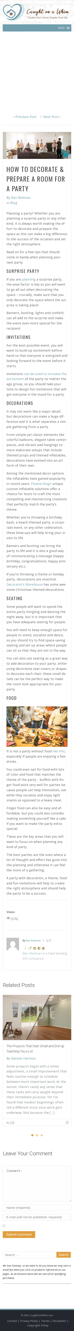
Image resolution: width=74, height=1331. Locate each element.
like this (59, 751)
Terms (45, 1321)
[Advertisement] (37, 70)
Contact (12, 1321)
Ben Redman (32, 953)
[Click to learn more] (37, 1017)
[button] (61, 27)
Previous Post (26, 117)
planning (29, 279)
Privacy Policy (29, 1321)
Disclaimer (59, 1321)
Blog (13, 203)
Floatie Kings (41, 483)
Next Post (51, 117)
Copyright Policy (37, 1325)
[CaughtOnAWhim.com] (36, 12)
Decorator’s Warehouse (24, 584)
